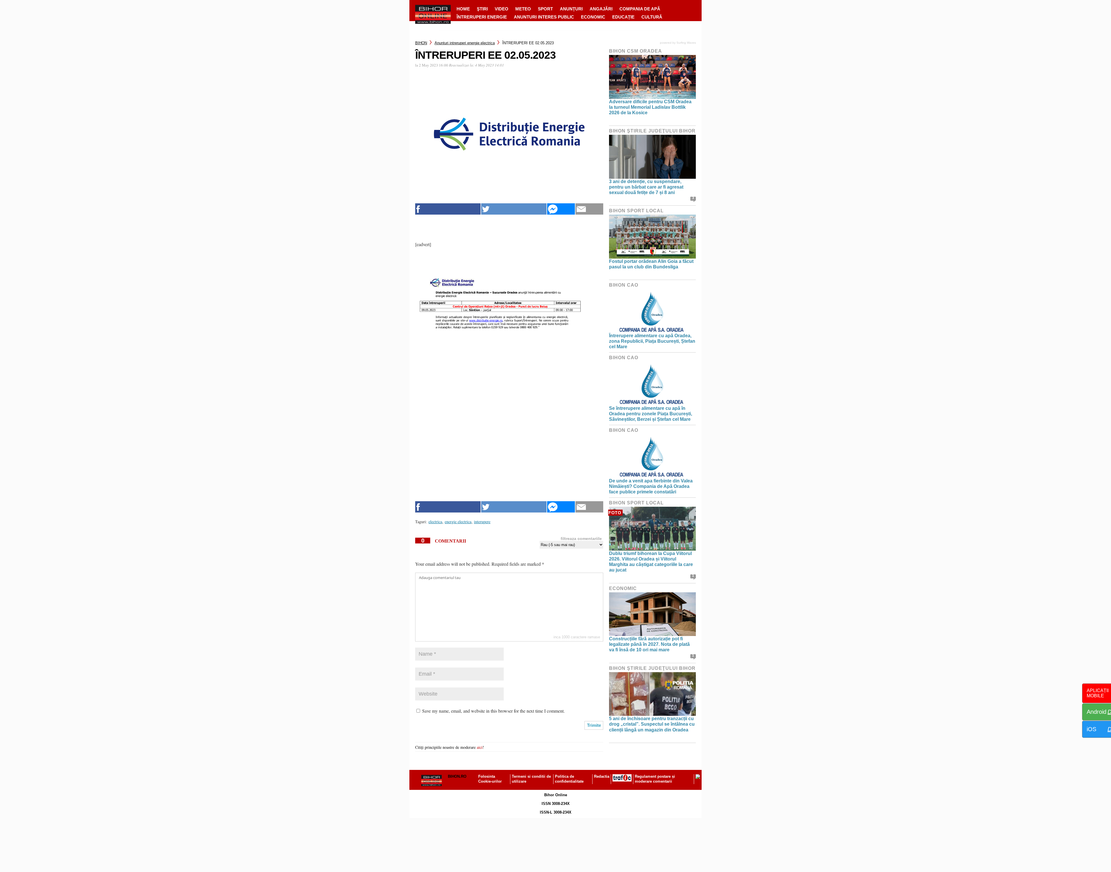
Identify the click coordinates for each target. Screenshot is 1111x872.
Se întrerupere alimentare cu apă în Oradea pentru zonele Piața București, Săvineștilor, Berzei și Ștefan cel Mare (650, 414)
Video (501, 8)
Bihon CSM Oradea (635, 51)
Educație (623, 16)
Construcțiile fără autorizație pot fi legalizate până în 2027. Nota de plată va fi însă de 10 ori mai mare (649, 644)
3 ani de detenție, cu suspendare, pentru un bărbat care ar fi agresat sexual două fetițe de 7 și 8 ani (646, 187)
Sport (545, 8)
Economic (593, 16)
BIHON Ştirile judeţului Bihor (652, 130)
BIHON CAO (623, 285)
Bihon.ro (457, 776)
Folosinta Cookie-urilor (490, 778)
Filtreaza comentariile (581, 539)
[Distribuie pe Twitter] (514, 209)
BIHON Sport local (636, 210)
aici (480, 747)
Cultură (651, 16)
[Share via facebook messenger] (561, 209)
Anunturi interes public (544, 16)
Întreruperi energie (482, 16)
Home (463, 8)
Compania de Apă (639, 8)
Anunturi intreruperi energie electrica (465, 43)
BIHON (421, 43)
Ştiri (482, 8)
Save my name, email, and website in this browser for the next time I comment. (493, 711)
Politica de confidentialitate (569, 778)
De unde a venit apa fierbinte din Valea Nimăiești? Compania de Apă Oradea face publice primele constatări (651, 486)
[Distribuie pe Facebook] (448, 209)
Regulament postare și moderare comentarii (655, 778)
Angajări (601, 8)
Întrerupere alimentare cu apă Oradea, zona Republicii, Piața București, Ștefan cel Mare (652, 341)
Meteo (523, 8)
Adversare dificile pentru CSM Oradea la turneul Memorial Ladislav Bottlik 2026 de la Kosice (650, 107)
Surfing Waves (686, 42)
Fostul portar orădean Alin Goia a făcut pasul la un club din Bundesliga (651, 264)
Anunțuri (571, 8)
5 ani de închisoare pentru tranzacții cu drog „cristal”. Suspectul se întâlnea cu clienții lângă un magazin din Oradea (652, 724)
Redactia (601, 776)
